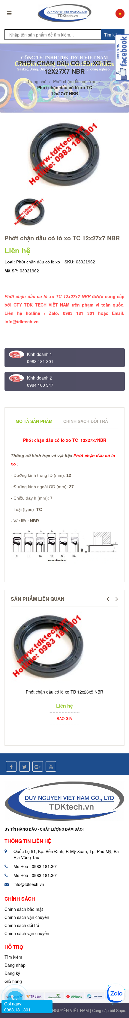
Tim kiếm (113, 35)
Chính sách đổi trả (21, 925)
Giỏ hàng (13, 981)
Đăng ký (12, 973)
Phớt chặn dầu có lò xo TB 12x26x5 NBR (64, 692)
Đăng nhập (15, 965)
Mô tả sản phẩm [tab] (34, 421)
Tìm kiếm (13, 957)
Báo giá (64, 718)
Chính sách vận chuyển (26, 917)
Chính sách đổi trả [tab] (85, 421)
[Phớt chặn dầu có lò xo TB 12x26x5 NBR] (48, 647)
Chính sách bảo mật (23, 909)
